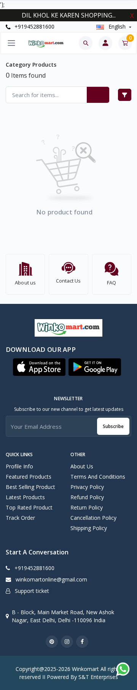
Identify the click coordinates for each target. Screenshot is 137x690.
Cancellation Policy (93, 517)
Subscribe (113, 426)
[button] (39, 367)
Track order (20, 517)
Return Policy (86, 507)
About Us (81, 466)
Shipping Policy (88, 528)
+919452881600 (33, 26)
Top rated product (29, 507)
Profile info (19, 466)
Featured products (28, 476)
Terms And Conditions (97, 476)
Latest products (25, 497)
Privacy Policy (87, 486)
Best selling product (30, 486)
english (117, 26)
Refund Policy (87, 497)
